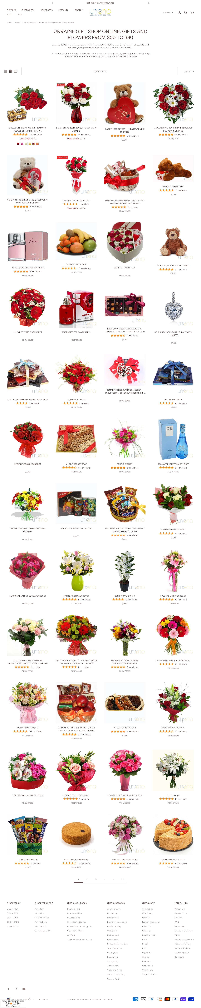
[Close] (135, 956)
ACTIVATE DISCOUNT (120, 991)
